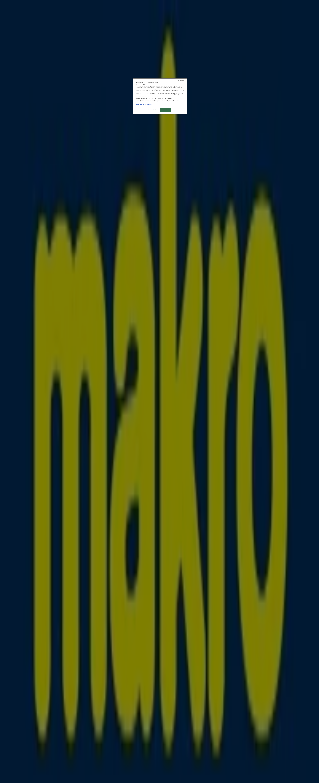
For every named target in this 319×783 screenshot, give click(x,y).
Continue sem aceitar (182, 80)
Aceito (165, 110)
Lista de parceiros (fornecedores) (144, 104)
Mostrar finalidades (153, 109)
